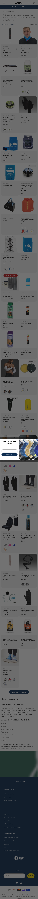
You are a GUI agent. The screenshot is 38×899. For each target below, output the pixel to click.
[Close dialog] (37, 440)
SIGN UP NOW (9, 454)
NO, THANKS (9, 458)
